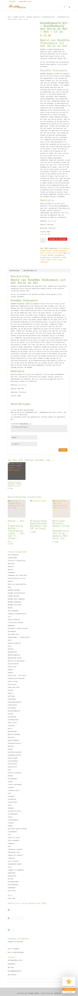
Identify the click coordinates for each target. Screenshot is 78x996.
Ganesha (10, 649)
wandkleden (11, 873)
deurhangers (12, 631)
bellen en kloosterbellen (17, 584)
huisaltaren (12, 684)
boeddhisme (56, 257)
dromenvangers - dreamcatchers (19, 637)
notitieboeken (13, 761)
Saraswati (11, 796)
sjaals (10, 817)
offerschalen (12, 764)
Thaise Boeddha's (14, 840)
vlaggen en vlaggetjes (16, 870)
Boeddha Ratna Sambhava (16, 599)
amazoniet (11, 563)
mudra (60, 259)
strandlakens (12, 831)
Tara (9, 834)
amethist (11, 566)
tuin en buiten (57, 253)
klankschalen (12, 705)
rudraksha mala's (14, 790)
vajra (10, 867)
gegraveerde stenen (14, 658)
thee (9, 846)
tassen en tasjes (14, 837)
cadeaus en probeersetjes (17, 613)
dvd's (10, 640)
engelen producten (14, 643)
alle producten (63, 248)
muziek (10, 749)
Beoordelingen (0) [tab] (30, 270)
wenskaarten (12, 876)
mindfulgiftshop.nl (14, 743)
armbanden (11, 572)
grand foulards (13, 663)
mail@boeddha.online (15, 960)
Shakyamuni (44, 262)
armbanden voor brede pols (17, 575)
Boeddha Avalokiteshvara (16, 593)
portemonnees (12, 778)
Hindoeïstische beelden (16, 678)
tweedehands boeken (14, 864)
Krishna (10, 714)
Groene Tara (12, 666)
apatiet (10, 569)
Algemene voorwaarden (15, 941)
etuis (10, 646)
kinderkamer (12, 699)
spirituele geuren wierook (17, 828)
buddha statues (51, 259)
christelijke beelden (15, 622)
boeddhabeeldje (45, 257)
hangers (10, 672)
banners (10, 581)
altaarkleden (12, 557)
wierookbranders (13, 881)
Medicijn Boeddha (14, 734)
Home (9, 17)
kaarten (10, 690)
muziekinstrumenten (14, 752)
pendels (10, 775)
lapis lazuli (12, 722)
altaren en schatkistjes (16, 560)
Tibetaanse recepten (15, 849)
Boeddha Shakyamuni (34, 17)
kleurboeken (12, 708)
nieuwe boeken (13, 758)
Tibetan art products (15, 855)
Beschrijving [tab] (14, 270)
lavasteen (11, 725)
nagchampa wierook (14, 755)
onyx (9, 770)
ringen (10, 781)
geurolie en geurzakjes (16, 661)
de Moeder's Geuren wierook (18, 628)
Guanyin (10, 669)
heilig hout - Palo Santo (17, 675)
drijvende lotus (13, 634)
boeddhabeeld (59, 255)
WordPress (57, 993)
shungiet (11, 808)
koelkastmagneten (14, 711)
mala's (10, 728)
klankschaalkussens (14, 702)
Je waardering (16, 423)
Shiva (10, 805)
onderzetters (12, 767)
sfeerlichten (12, 802)
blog (9, 898)
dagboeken (11, 625)
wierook (10, 878)
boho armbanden (13, 610)
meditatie (11, 737)
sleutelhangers (13, 820)
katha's (10, 693)
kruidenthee (12, 717)
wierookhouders (13, 884)
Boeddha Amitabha (14, 590)
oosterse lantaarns (14, 773)
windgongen (11, 887)
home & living (45, 253)
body (9, 587)
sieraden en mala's (14, 811)
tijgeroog (11, 858)
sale (9, 793)
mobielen (11, 746)
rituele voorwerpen (14, 784)
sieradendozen (13, 814)
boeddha (50, 255)
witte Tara (11, 890)
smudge (10, 826)
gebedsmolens (12, 652)
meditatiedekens (13, 740)
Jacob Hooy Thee (13, 687)
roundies (11, 787)
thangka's (11, 843)
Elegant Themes (33, 993)
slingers (11, 823)
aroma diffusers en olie (16, 578)
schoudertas (12, 799)
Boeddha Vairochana (14, 605)
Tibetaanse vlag (13, 852)
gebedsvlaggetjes (14, 655)
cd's (9, 616)
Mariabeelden (12, 731)
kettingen (11, 696)
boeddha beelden (19, 17)
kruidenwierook (13, 719)
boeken (10, 608)
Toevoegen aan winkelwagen (57, 239)
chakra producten (14, 619)
